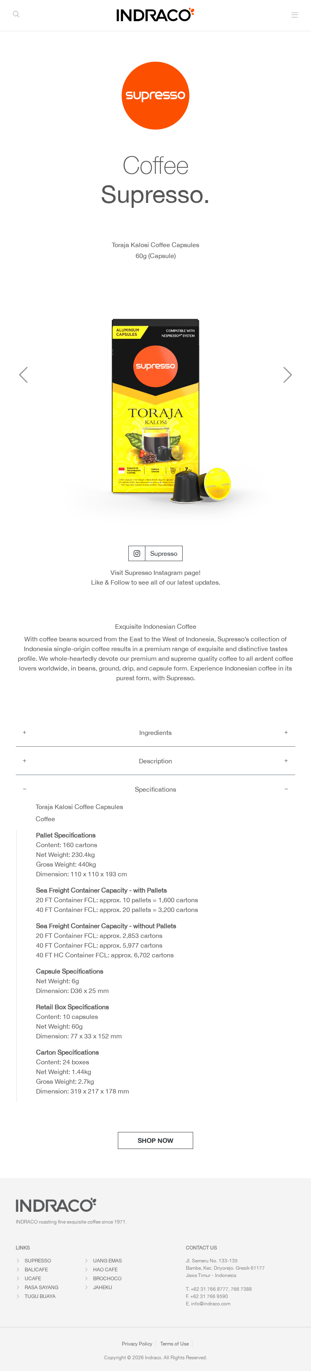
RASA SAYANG (41, 1287)
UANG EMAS (107, 1261)
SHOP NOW (155, 1140)
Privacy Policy (137, 1344)
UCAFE (33, 1278)
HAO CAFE (105, 1270)
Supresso (163, 553)
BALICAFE (36, 1270)
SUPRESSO (38, 1261)
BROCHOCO (107, 1278)
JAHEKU (102, 1287)
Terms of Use (174, 1344)
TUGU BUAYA (40, 1296)
